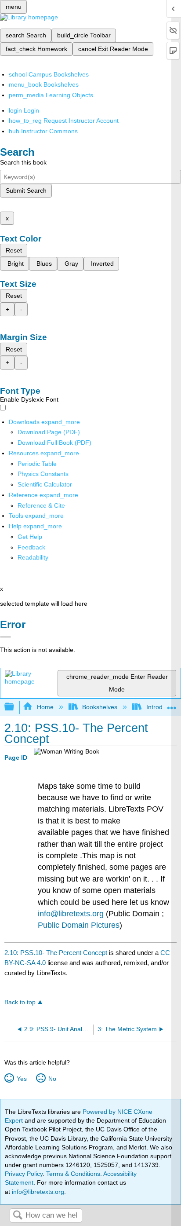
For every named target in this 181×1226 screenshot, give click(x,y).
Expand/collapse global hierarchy (15, 707)
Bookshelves (99, 706)
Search (17, 1215)
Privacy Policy (24, 1173)
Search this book (23, 162)
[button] (31, 547)
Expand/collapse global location (172, 704)
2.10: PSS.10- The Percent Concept (55, 952)
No (52, 1078)
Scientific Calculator (45, 484)
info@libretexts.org (71, 913)
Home (45, 706)
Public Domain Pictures (78, 925)
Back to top (20, 1002)
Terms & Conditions (73, 1173)
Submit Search (26, 190)
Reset (14, 250)
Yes (21, 1078)
